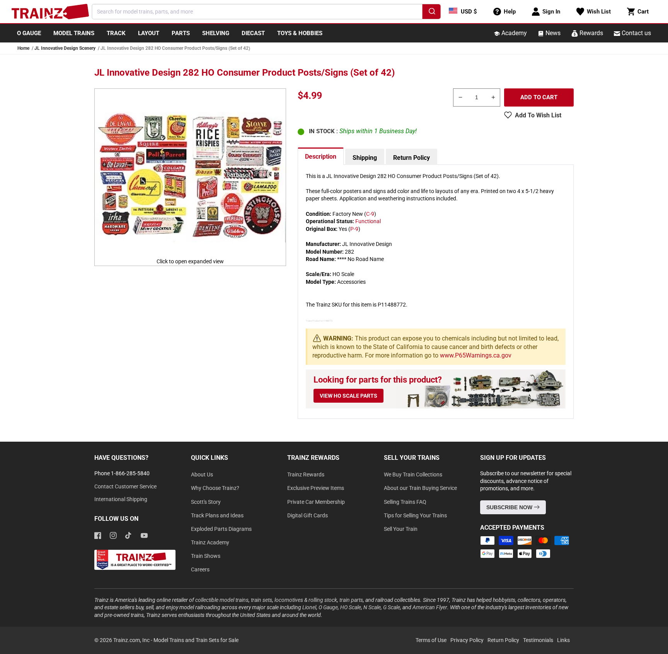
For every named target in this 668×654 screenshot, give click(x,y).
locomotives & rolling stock (305, 600)
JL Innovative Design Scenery (64, 48)
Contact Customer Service (125, 486)
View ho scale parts (348, 396)
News (552, 33)
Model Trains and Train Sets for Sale (196, 640)
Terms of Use (431, 640)
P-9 (354, 229)
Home (23, 48)
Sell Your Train (401, 529)
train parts (351, 600)
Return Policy (411, 157)
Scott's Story (206, 502)
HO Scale (350, 607)
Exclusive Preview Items (315, 488)
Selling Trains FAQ (405, 502)
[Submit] (432, 12)
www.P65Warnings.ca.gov (475, 355)
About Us (202, 474)
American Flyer (429, 607)
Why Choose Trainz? (215, 488)
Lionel (309, 607)
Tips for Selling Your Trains (415, 515)
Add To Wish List (538, 115)
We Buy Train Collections (413, 474)
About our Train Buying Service (420, 488)
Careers (200, 569)
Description (320, 156)
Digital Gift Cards (307, 515)
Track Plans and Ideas (217, 515)
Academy (513, 33)
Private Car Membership (316, 502)
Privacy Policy (467, 640)
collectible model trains (222, 600)
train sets (261, 600)
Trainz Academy (210, 542)
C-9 (370, 214)
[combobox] (266, 11)
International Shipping (120, 499)
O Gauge (328, 607)
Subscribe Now (510, 507)
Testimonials (538, 640)
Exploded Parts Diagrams (221, 529)
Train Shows (205, 556)
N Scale (372, 607)
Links (563, 640)
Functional (368, 221)
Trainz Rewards (305, 474)
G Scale (391, 607)
